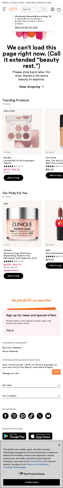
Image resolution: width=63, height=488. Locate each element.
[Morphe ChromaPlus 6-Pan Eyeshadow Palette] (22, 141)
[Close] (59, 445)
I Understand (31, 482)
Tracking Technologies (14, 467)
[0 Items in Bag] (59, 9)
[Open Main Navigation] (4, 9)
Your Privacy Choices (34, 474)
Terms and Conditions (37, 464)
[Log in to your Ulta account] (52, 9)
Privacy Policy (36, 461)
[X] (50, 16)
